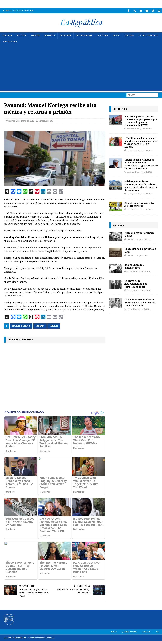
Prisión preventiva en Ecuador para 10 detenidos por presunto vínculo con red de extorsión (141, 186)
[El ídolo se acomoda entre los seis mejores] (115, 206)
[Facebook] (128, 10)
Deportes (49, 35)
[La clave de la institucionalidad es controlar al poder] (115, 284)
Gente (116, 35)
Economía (65, 35)
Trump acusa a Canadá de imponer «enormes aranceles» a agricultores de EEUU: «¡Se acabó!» (141, 164)
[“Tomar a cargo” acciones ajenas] (115, 236)
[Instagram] (153, 10)
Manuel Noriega (21, 326)
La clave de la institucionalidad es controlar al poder (135, 283)
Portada (7, 35)
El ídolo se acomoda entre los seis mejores (139, 204)
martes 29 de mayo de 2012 (21, 121)
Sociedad (102, 35)
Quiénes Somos (129, 632)
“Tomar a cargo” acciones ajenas (139, 234)
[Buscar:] (142, 95)
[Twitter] (134, 10)
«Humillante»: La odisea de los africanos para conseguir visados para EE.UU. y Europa (141, 142)
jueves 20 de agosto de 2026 (138, 272)
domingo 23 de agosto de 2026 (139, 129)
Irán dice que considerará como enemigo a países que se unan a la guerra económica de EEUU (140, 121)
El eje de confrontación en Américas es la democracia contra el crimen (140, 302)
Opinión (35, 35)
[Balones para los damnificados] (115, 268)
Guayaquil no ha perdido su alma (140, 250)
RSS (158, 632)
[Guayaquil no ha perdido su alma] (115, 252)
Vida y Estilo (10, 42)
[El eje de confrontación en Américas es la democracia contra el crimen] (115, 303)
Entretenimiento (148, 35)
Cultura (129, 35)
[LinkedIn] (140, 10)
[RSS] (159, 10)
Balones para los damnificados (134, 266)
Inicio (114, 632)
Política (21, 35)
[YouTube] (147, 10)
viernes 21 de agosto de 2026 (139, 239)
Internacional (84, 35)
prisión (54, 326)
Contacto (146, 632)
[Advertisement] (81, 68)
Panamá (40, 326)
